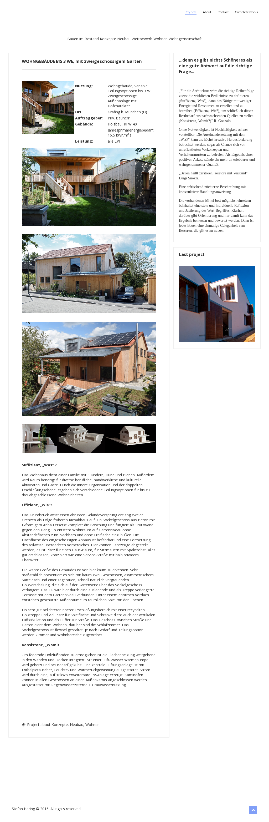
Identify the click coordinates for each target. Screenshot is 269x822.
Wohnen (160, 38)
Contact (223, 12)
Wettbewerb (142, 38)
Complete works (246, 12)
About (207, 12)
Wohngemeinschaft (185, 38)
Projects (190, 12)
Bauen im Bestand (83, 38)
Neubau (124, 38)
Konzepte (108, 38)
